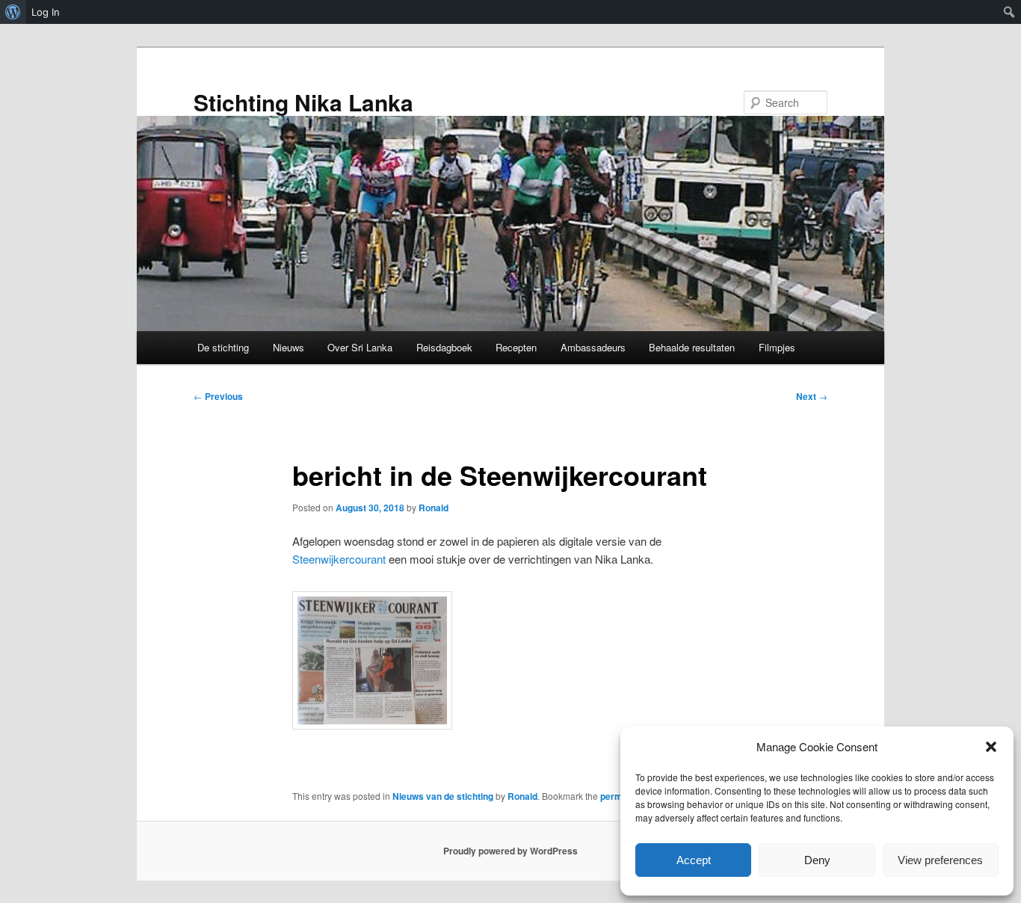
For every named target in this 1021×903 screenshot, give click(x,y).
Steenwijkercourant (339, 559)
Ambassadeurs (593, 347)
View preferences (940, 860)
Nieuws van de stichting (442, 796)
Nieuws (288, 347)
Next (811, 396)
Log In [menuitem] (45, 12)
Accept (693, 860)
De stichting (223, 347)
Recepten (516, 347)
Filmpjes (777, 347)
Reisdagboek (444, 347)
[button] (991, 746)
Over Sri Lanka (359, 347)
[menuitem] (13, 12)
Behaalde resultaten (692, 347)
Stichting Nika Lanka (303, 102)
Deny (817, 860)
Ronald (433, 507)
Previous (218, 396)
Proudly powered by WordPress (510, 850)
